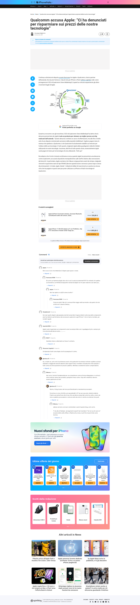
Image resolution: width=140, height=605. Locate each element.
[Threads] (101, 602)
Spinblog (52, 599)
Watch (60, 6)
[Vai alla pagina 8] (74, 487)
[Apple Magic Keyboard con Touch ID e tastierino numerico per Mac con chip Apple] (77, 469)
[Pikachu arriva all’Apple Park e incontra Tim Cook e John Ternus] (44, 548)
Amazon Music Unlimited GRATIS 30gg (38, 477)
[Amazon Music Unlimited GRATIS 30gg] (38, 469)
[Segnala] (51, 274)
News (36, 14)
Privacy (101, 599)
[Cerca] (34, 2)
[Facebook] (90, 602)
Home (32, 14)
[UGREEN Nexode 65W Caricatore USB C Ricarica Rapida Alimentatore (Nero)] (64, 469)
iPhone (32, 6)
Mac (45, 6)
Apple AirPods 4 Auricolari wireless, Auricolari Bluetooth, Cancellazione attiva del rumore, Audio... (65, 214)
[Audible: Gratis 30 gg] (51, 469)
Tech (84, 6)
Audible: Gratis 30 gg (51, 476)
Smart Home (69, 6)
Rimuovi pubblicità (70, 71)
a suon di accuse (64, 77)
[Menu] (31, 2)
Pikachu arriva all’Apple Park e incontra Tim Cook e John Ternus (43, 560)
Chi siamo (85, 599)
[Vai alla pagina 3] (71, 526)
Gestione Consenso (66, 601)
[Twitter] (93, 602)
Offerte (90, 6)
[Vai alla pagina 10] (77, 487)
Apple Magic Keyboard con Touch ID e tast (77, 477)
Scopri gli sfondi (41, 443)
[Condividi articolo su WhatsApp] (32, 103)
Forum (78, 6)
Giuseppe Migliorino (39, 33)
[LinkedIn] (106, 602)
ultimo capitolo (86, 80)
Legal (96, 599)
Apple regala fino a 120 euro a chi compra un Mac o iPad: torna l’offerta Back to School (43, 588)
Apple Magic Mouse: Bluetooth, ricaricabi (103, 477)
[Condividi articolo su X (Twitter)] (32, 84)
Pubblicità (107, 599)
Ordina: (90, 254)
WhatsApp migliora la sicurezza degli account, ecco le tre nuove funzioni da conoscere (70, 588)
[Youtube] (95, 602)
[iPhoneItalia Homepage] (44, 2)
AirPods (52, 6)
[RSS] (108, 602)
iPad (39, 6)
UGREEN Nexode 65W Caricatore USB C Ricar (64, 477)
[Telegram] (103, 602)
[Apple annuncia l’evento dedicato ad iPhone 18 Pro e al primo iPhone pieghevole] (70, 548)
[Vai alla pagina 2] (65, 487)
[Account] (108, 2)
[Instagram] (98, 602)
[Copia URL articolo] (32, 109)
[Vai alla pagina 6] (71, 487)
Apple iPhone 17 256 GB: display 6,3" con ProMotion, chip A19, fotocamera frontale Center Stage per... (65, 229)
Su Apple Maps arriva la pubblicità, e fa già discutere (96, 560)
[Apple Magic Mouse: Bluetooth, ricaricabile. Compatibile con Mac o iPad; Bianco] (103, 469)
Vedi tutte (101, 461)
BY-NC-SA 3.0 (57, 601)
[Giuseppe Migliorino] (32, 34)
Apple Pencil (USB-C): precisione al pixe (90, 477)
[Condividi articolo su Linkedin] (32, 91)
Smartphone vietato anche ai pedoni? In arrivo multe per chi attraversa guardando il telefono (96, 588)
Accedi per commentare (91, 261)
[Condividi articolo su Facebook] (32, 78)
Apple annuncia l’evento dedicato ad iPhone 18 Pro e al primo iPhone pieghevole (70, 561)
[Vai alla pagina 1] (63, 487)
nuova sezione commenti (46, 43)
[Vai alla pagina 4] (68, 487)
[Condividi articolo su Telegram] (32, 97)
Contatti (91, 599)
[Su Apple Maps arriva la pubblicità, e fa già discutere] (96, 548)
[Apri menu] (52, 2)
